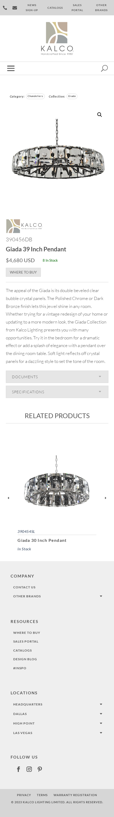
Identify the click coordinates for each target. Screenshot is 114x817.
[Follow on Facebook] (18, 769)
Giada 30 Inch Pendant (42, 540)
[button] (99, 114)
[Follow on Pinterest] (39, 769)
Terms (42, 795)
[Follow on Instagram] (29, 769)
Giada (72, 96)
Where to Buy (23, 272)
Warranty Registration (75, 795)
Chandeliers (35, 96)
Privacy (24, 795)
